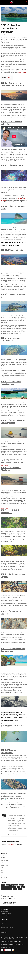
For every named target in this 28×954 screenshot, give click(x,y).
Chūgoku (7, 885)
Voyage (19, 889)
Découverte (21, 885)
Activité (6, 5)
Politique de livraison (6, 913)
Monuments (3, 872)
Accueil (2, 5)
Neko (9, 813)
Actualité (3, 857)
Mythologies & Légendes (6, 874)
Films (2, 862)
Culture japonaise (14, 885)
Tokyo (2, 875)
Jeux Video (3, 869)
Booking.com (4, 465)
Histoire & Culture (4, 865)
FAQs (2, 923)
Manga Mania (4, 932)
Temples (10, 889)
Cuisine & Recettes (5, 860)
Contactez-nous (5, 917)
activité (3, 885)
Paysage (23, 887)
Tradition (15, 889)
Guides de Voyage (5, 863)
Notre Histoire (4, 911)
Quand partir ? (4, 889)
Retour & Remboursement (7, 927)
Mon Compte (4, 922)
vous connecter (10, 844)
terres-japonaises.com (12, 243)
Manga (2, 870)
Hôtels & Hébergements (11, 887)
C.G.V (2, 925)
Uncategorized (4, 877)
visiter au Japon (22, 72)
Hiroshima (3, 887)
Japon (18, 834)
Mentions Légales (5, 915)
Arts (2, 858)
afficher (9, 77)
